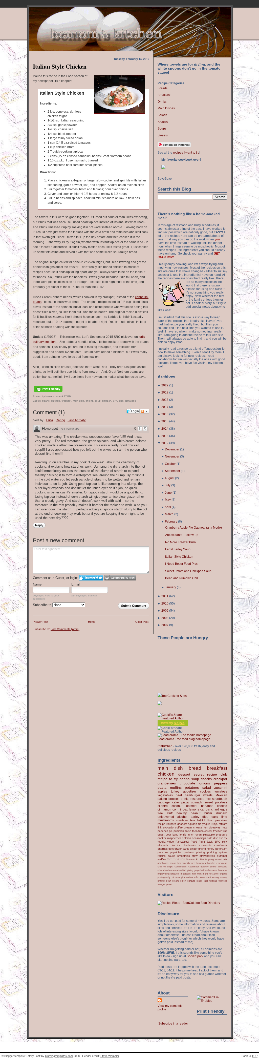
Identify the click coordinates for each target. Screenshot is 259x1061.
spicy (183, 880)
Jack (210, 841)
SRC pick (118, 400)
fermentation (175, 870)
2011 (164, 596)
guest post (164, 834)
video (170, 841)
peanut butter (201, 813)
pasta (162, 787)
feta (192, 820)
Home (91, 621)
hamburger (192, 795)
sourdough (219, 799)
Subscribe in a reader (173, 1023)
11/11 (182, 859)
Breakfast (164, 95)
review (189, 877)
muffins (176, 787)
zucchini (220, 787)
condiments (181, 866)
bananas (207, 806)
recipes (179, 723)
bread (195, 768)
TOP (254, 1055)
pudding (212, 852)
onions (89, 400)
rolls (196, 877)
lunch (191, 834)
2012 (164, 443)
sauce (171, 855)
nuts (224, 827)
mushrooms (166, 820)
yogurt (206, 823)
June (168, 492)
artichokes (163, 863)
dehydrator (175, 848)
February (171, 521)
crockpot (66, 400)
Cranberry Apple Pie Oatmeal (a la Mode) (193, 527)
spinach (106, 400)
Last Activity (77, 420)
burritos (211, 863)
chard (215, 809)
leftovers (175, 873)
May (168, 500)
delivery (205, 866)
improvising (163, 873)
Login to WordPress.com (120, 577)
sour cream (172, 880)
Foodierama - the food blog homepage (184, 739)
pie (170, 831)
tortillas (213, 880)
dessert (184, 774)
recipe (161, 823)
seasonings (199, 838)
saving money (219, 877)
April (168, 507)
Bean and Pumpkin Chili (182, 578)
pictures (176, 877)
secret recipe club (210, 774)
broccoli (173, 799)
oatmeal (191, 806)
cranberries (167, 783)
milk (194, 873)
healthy (182, 813)
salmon (186, 838)
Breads (162, 88)
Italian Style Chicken (60, 66)
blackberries (189, 863)
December (172, 449)
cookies (205, 791)
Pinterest (190, 859)
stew (195, 855)
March (169, 514)
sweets (207, 795)
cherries (163, 848)
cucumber (193, 866)
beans (46, 400)
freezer (217, 831)
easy (214, 817)
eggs (223, 809)
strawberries (207, 855)
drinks (185, 799)
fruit (225, 831)
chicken (55, 400)
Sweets (163, 135)
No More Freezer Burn (180, 542)
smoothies (183, 855)
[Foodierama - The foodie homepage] (184, 735)
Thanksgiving (207, 859)
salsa (188, 831)
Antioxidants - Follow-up (181, 535)
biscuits (175, 845)
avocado (168, 827)
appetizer (189, 791)
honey (210, 848)
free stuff (165, 813)
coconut (176, 806)
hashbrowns (211, 870)
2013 (164, 436)
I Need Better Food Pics (181, 564)
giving (190, 870)
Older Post (141, 621)
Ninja (214, 823)
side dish (212, 838)
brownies (201, 863)
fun (205, 827)
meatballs (186, 873)
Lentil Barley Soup (177, 549)
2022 (164, 385)
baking (162, 799)
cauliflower (220, 845)
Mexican (221, 795)
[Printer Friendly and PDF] (48, 392)
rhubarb (221, 813)
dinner (213, 866)
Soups (162, 128)
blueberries (190, 845)
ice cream (221, 848)
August (169, 478)
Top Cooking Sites (174, 696)
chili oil (162, 866)
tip (199, 823)
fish (184, 870)
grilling (202, 848)
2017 (164, 407)
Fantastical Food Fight (190, 841)
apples (162, 791)
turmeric (223, 880)
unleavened (166, 817)
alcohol (182, 817)
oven (199, 834)
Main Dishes (166, 108)
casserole (205, 845)
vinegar (161, 884)
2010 (164, 603)
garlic (186, 848)
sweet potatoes (216, 802)
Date (49, 420)
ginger (194, 848)
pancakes (221, 820)
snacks (206, 779)
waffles (162, 859)
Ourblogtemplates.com (59, 1055)
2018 (164, 400)
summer (222, 855)
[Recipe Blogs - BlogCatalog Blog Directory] (189, 903)
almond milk (220, 859)
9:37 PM (66, 396)
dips (205, 817)
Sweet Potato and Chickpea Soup (188, 571)
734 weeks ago (69, 428)
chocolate (187, 783)
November (172, 456)
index (184, 809)
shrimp (161, 880)
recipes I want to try (186, 152)
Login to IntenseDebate (91, 577)
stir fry (223, 838)
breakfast (217, 768)
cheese (222, 806)
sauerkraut (205, 877)
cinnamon (164, 809)
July (167, 485)
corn (175, 809)
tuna (201, 831)
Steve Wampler (109, 1055)
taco (195, 831)
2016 (164, 414)
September (172, 471)
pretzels (189, 852)
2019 (164, 392)
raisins (162, 855)
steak (199, 880)
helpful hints (205, 820)
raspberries (174, 838)
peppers (220, 783)
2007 (164, 625)
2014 (164, 428)
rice (208, 799)
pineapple (209, 834)
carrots (205, 809)
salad (206, 787)
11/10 (176, 859)
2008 (164, 618)
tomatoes (130, 400)
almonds (163, 845)
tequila (161, 841)
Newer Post (41, 621)
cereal (208, 831)
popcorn (163, 852)
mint (199, 873)
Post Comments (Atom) (65, 629)
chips (170, 866)
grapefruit (199, 870)
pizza (185, 802)
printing (200, 852)
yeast (169, 884)
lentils (183, 834)
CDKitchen (165, 746)
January (170, 587)
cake (175, 802)
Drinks (162, 101)
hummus (222, 870)
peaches (163, 831)
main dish (78, 400)
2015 (164, 421)
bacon (173, 863)
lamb (175, 834)
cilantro (163, 806)
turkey (175, 791)
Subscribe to (42, 605)
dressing (222, 866)
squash (192, 823)
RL (197, 859)
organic (223, 873)
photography (164, 877)
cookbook (182, 820)
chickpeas (222, 863)
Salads (162, 115)
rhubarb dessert (176, 823)
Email (75, 584)
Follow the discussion (144, 411)
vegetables (165, 795)
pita (183, 877)
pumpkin (179, 831)
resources (197, 799)
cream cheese (193, 827)
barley (195, 817)
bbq (179, 863)
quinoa (223, 852)
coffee (179, 827)
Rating (60, 420)
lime (224, 817)
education (163, 870)
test (206, 880)
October (170, 464)
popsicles (176, 852)
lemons (194, 809)
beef (179, 795)
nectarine (214, 873)
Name (37, 584)
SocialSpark (195, 956)
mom (205, 873)
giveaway (215, 827)
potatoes (192, 787)
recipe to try (168, 779)
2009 (164, 610)
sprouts (191, 880)
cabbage (164, 802)
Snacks (163, 122)
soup (98, 400)
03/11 (169, 859)
